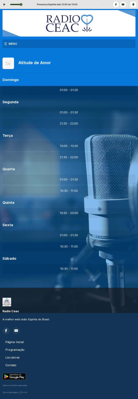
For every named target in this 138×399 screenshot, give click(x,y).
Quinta (8, 202)
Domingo (11, 79)
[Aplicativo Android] (133, 4)
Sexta (8, 225)
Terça (8, 135)
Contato (11, 365)
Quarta (9, 169)
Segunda (11, 102)
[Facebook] (116, 4)
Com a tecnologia (10, 392)
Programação (15, 350)
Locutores (12, 357)
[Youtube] (123, 4)
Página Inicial (14, 342)
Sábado (9, 258)
